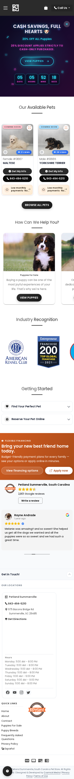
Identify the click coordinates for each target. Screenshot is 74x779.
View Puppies (34, 61)
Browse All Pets (37, 205)
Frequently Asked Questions (12, 737)
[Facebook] (7, 692)
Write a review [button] (30, 500)
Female (13, 159)
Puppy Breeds (9, 730)
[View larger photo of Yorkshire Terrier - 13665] (66, 128)
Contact (6, 721)
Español (9, 748)
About (5, 716)
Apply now (61, 470)
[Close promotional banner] (67, 24)
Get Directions (17, 619)
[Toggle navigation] (5, 7)
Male (47, 159)
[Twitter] (28, 692)
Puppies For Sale (11, 725)
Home (5, 711)
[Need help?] (7, 771)
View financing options (22, 470)
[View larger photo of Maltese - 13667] (29, 128)
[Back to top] (69, 574)
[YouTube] (14, 692)
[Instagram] (21, 692)
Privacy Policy (9, 744)
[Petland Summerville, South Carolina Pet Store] (15, 8)
